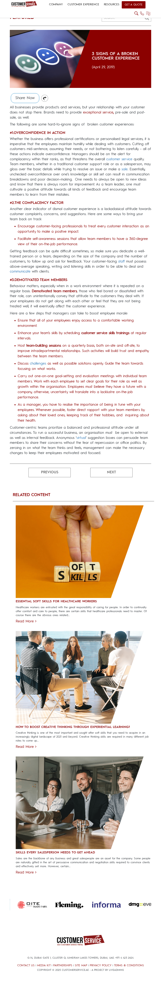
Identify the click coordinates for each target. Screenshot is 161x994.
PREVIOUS (49, 472)
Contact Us (26, 965)
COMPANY (56, 4)
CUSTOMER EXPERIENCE (83, 4)
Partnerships (62, 965)
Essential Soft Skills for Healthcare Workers (56, 601)
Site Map (81, 965)
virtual (81, 438)
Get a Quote (134, 4)
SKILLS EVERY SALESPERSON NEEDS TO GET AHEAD (55, 852)
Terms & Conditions (129, 965)
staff (121, 261)
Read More (25, 621)
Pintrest (44, 98)
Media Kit (44, 965)
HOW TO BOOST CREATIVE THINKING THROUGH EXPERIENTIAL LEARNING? (73, 727)
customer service (119, 159)
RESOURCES (111, 4)
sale (125, 169)
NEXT (111, 472)
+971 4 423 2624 (124, 958)
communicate (20, 271)
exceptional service (98, 112)
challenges (38, 363)
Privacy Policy (101, 965)
